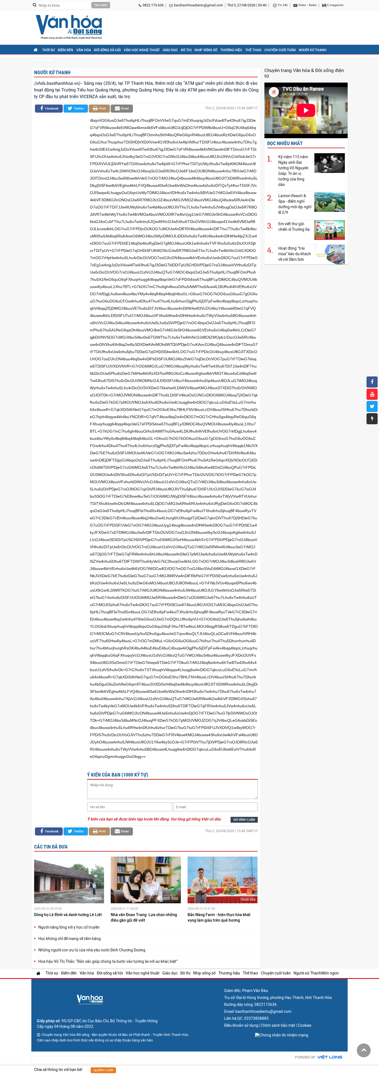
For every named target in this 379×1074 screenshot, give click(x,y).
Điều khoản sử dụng (241, 1025)
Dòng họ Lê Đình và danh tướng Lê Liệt (68, 914)
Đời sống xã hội (107, 50)
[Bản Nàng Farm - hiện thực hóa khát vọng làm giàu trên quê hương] (222, 881)
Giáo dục (170, 50)
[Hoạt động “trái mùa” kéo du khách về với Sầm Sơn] (329, 254)
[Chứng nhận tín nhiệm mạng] (281, 1035)
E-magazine (334, 5)
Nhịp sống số (205, 50)
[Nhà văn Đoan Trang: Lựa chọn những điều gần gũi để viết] (146, 881)
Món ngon (43, 60)
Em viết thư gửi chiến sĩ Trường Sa (294, 227)
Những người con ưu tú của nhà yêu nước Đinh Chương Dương (91, 950)
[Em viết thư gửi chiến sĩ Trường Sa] (329, 230)
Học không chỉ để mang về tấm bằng (69, 938)
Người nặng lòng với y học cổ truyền (69, 927)
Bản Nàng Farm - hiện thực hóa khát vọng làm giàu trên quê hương (219, 917)
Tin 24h (282, 5)
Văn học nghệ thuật (142, 50)
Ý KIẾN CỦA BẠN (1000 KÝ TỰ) (117, 775)
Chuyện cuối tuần (280, 50)
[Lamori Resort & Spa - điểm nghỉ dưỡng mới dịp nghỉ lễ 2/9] (329, 202)
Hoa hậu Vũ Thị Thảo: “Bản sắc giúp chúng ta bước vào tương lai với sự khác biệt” (108, 961)
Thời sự (48, 50)
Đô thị (186, 50)
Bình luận (105, 1070)
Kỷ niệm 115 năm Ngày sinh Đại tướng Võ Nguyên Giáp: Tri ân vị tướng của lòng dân (293, 171)
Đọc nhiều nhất (285, 143)
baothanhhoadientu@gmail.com (198, 5)
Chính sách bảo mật (278, 1025)
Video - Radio (307, 5)
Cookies (304, 1025)
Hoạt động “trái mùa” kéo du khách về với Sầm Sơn (294, 254)
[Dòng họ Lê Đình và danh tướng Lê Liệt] (69, 881)
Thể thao (253, 50)
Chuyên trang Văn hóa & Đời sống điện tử (304, 73)
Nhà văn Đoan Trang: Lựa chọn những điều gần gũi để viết (144, 917)
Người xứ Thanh (313, 50)
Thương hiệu (231, 50)
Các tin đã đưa (51, 847)
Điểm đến (65, 50)
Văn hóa (83, 50)
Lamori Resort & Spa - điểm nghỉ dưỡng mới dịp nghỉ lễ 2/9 (294, 204)
